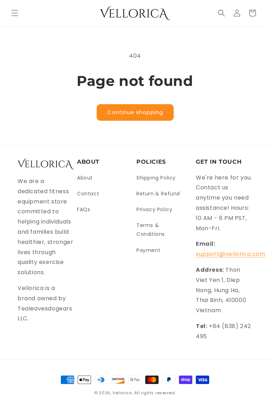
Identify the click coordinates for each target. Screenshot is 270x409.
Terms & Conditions (150, 230)
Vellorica (122, 393)
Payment (148, 250)
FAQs (83, 209)
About (85, 177)
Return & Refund (158, 193)
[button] (14, 13)
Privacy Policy (154, 209)
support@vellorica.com (230, 254)
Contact (88, 193)
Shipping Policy (156, 177)
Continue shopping (135, 112)
